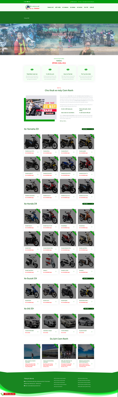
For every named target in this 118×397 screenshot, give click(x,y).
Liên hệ (92, 7)
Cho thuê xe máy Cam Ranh (84, 382)
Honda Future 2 (28, 225)
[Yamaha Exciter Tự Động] (86, 164)
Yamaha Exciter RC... (47, 173)
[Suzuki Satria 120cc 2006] (86, 291)
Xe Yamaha (65, 7)
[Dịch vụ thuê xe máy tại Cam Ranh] (32, 351)
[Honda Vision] (32, 238)
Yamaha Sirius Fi (64, 151)
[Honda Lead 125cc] (32, 261)
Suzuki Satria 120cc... (84, 300)
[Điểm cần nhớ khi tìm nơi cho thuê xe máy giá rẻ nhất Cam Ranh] (68, 351)
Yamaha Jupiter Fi (29, 173)
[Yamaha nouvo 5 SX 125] (32, 141)
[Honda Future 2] (32, 216)
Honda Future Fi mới (47, 225)
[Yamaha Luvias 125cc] (32, 186)
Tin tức (86, 7)
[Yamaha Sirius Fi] (68, 141)
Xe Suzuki (79, 7)
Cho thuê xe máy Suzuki (60, 382)
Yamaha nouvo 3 (46, 195)
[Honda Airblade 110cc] (50, 238)
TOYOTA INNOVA (64, 330)
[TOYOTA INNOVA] (68, 321)
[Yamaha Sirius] (50, 141)
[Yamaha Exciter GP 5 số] (68, 164)
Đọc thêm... (64, 121)
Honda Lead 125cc (29, 270)
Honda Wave (82, 225)
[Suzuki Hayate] (68, 291)
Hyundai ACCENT (83, 330)
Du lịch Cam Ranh (59, 338)
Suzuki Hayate (64, 300)
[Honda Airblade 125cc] (68, 238)
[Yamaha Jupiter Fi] (32, 164)
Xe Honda (72, 7)
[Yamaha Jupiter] (86, 141)
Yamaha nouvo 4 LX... (66, 195)
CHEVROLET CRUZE (47, 330)
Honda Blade (64, 225)
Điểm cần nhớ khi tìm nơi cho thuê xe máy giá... (66, 361)
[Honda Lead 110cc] (86, 238)
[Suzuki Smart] (32, 291)
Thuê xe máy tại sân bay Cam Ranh (48, 361)
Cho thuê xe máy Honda (60, 380)
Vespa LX (45, 270)
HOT (38, 136)
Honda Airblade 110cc (48, 248)
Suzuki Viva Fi (46, 300)
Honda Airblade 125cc (66, 248)
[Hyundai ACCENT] (86, 321)
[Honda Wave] (86, 216)
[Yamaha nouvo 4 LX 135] (68, 186)
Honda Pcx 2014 (64, 270)
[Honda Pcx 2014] (68, 261)
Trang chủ (50, 7)
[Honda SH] (86, 261)
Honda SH (81, 270)
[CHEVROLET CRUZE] (50, 321)
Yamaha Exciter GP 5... (66, 173)
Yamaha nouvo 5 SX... (30, 151)
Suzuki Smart (28, 300)
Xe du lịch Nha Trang (83, 378)
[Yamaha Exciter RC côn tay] (50, 164)
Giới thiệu (58, 7)
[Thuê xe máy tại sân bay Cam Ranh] (50, 351)
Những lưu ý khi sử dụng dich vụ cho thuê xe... (84, 361)
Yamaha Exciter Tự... (83, 173)
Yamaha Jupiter (82, 151)
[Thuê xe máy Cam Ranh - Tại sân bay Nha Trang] (32, 7)
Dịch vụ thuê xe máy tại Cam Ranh (30, 361)
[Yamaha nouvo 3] (50, 186)
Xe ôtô (27, 308)
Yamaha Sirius (46, 151)
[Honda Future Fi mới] (50, 216)
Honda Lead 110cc (83, 248)
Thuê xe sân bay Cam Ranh (84, 380)
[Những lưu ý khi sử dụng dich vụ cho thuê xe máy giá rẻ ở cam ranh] (86, 351)
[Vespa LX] (50, 261)
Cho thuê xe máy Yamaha (60, 378)
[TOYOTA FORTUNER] (32, 321)
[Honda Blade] (68, 216)
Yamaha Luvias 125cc (30, 195)
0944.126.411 (74, 1)
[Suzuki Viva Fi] (50, 291)
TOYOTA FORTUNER (29, 330)
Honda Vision (28, 248)
